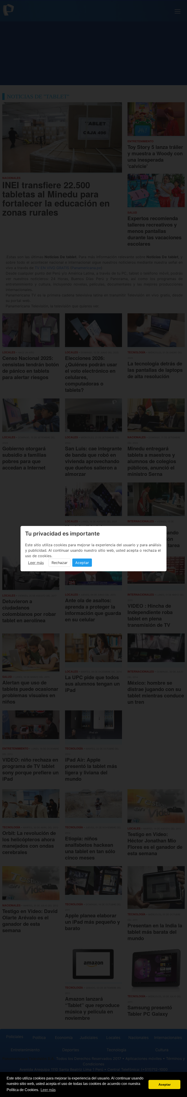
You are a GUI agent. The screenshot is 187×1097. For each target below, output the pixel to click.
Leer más (36, 562)
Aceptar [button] (164, 1084)
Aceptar (82, 562)
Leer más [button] (48, 1090)
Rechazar (60, 562)
